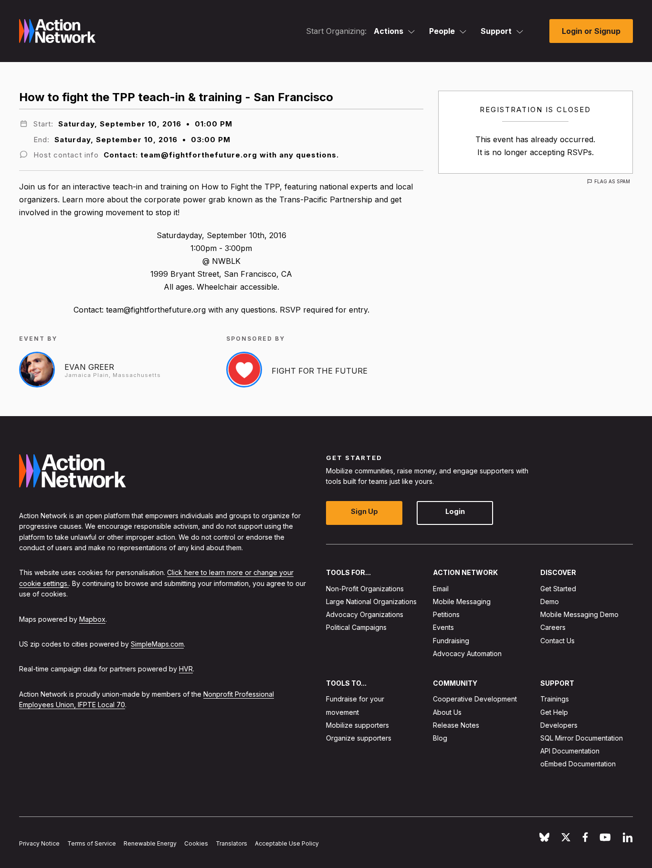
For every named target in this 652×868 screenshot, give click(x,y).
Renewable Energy (150, 843)
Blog (440, 738)
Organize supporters (358, 738)
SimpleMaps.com (157, 644)
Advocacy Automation (467, 653)
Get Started (558, 589)
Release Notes (456, 725)
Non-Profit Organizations (365, 589)
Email (441, 589)
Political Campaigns (356, 628)
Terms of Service (91, 843)
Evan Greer (89, 367)
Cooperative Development (475, 699)
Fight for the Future (320, 371)
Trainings (554, 699)
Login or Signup (591, 31)
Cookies (196, 843)
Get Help (554, 712)
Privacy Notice (39, 843)
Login (455, 512)
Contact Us (557, 641)
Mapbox (92, 619)
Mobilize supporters (357, 725)
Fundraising (451, 641)
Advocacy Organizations (364, 614)
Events (443, 628)
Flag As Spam (612, 181)
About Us (447, 712)
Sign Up (364, 512)
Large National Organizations (371, 601)
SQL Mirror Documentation (581, 738)
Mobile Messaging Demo (579, 614)
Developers (559, 725)
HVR (186, 669)
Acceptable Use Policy (287, 843)
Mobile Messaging (462, 601)
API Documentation (569, 751)
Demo (549, 601)
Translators (231, 843)
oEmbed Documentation (578, 764)
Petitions (446, 614)
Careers (553, 628)
